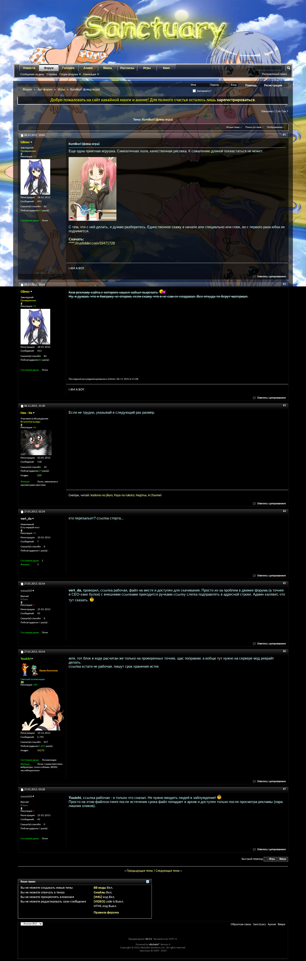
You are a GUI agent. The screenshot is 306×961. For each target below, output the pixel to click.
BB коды (100, 888)
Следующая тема (168, 871)
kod (93, 495)
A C (150, 495)
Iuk (128, 495)
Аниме (88, 68)
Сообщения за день (32, 74)
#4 (284, 511)
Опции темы (233, 127)
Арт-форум (45, 89)
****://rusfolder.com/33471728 (92, 243)
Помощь (251, 85)
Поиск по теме (253, 127)
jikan (109, 495)
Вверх (282, 859)
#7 (284, 789)
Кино (166, 68)
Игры (147, 68)
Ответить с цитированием (271, 276)
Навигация (89, 74)
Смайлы (99, 892)
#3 (284, 405)
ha (154, 495)
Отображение (274, 127)
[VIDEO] (99, 901)
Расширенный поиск (274, 74)
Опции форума (69, 74)
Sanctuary (259, 924)
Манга (107, 68)
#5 (284, 583)
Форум (49, 68)
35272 (40, 750)
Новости (29, 68)
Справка (52, 74)
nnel (158, 495)
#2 (284, 284)
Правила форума (106, 912)
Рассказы (127, 68)
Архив (272, 924)
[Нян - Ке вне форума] (36, 442)
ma (144, 495)
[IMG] (98, 897)
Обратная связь (241, 924)
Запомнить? (203, 91)
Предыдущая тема (140, 871)
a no (122, 495)
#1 (284, 134)
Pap (116, 495)
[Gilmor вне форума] (35, 177)
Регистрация (273, 85)
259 (39, 475)
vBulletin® (154, 944)
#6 (284, 651)
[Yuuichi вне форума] (42, 708)
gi (141, 495)
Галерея (68, 68)
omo (98, 495)
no (103, 495)
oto (132, 495)
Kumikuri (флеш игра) (157, 119)
